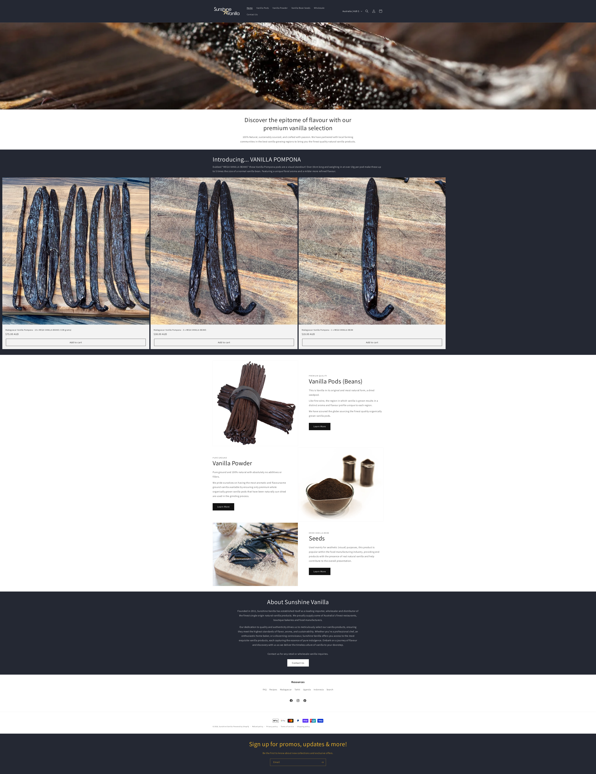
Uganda (307, 689)
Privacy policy (272, 726)
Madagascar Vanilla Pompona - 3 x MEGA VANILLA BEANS (180, 330)
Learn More (320, 426)
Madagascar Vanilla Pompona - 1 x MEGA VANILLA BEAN (327, 330)
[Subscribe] (322, 762)
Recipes (273, 689)
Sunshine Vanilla (226, 726)
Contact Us (298, 662)
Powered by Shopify (241, 726)
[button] (366, 11)
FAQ (265, 689)
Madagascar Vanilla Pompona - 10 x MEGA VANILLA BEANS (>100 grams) (38, 330)
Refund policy (257, 726)
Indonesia (319, 689)
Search (330, 689)
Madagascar (286, 689)
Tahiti (297, 689)
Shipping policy (303, 726)
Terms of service (287, 726)
